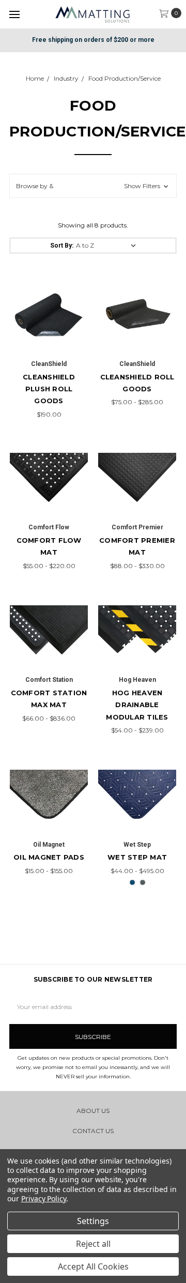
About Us (93, 1110)
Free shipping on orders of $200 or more (93, 39)
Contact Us (93, 1131)
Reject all (93, 1243)
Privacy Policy (43, 1198)
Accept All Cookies (93, 1266)
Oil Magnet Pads (48, 857)
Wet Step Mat (137, 857)
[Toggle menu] (14, 14)
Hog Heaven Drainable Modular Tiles (137, 705)
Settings (93, 1221)
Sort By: (61, 245)
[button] (93, 186)
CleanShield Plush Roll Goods (49, 389)
